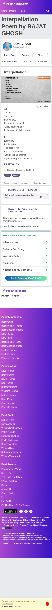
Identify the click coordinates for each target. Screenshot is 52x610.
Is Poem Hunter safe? (35, 523)
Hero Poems (7, 403)
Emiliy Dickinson (9, 440)
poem (8, 175)
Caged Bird (7, 493)
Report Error (36, 520)
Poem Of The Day (10, 358)
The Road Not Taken (11, 477)
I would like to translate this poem (20, 226)
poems (15, 175)
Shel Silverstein (9, 444)
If (1, 497)
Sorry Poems (7, 399)
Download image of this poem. (16, 183)
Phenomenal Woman (11, 469)
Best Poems (7, 322)
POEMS (5, 296)
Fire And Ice (7, 501)
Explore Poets (8, 354)
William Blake (8, 448)
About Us (6, 517)
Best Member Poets (11, 342)
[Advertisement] (26, 583)
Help (26, 520)
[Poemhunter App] (10, 511)
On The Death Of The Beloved (16, 505)
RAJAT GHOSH (22, 43)
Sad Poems (7, 383)
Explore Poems (9, 350)
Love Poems (7, 371)
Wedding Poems (9, 391)
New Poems (7, 334)
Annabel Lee (7, 489)
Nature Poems (8, 395)
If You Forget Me (9, 481)
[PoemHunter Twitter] (26, 511)
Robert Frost (7, 420)
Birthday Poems (9, 387)
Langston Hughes (10, 436)
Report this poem (40, 183)
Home (4, 11)
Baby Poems (7, 375)
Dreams (5, 485)
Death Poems (8, 379)
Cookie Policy (35, 517)
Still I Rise (6, 473)
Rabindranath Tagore (11, 452)
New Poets (6, 338)
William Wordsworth (11, 456)
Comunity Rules (10, 525)
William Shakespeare (11, 428)
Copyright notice (19, 517)
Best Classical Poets (11, 346)
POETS (16, 296)
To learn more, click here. (12, 607)
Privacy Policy (26, 525)
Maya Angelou (8, 424)
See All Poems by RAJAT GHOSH (26, 278)
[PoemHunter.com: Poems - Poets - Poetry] (14, 3)
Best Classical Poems (12, 330)
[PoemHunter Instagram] (31, 511)
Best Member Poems (11, 326)
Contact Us (17, 520)
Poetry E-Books (9, 407)
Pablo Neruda (8, 432)
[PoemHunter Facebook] (21, 511)
